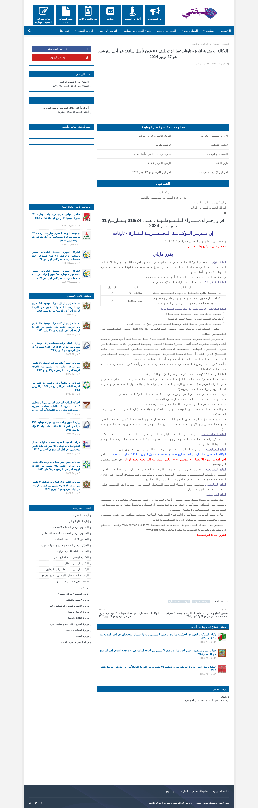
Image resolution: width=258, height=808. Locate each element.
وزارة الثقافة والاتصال (77, 617)
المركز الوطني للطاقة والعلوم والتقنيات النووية (64, 545)
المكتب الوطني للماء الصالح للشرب (70, 557)
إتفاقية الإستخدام (200, 791)
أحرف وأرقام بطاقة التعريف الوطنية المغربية (66, 107)
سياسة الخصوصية (221, 791)
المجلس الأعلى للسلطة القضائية (72, 539)
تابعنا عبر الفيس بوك (57, 49)
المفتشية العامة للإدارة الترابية (73, 551)
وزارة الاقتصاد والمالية (77, 599)
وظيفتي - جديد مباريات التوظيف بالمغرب (183, 803)
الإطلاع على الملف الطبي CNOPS (71, 85)
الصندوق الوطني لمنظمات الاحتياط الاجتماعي (65, 533)
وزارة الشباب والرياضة (77, 630)
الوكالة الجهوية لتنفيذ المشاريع (73, 581)
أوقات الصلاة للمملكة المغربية (73, 112)
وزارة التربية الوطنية (78, 611)
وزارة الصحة (82, 636)
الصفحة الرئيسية (221, 44)
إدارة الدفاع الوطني (78, 521)
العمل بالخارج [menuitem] (190, 30)
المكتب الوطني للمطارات (75, 563)
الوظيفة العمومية (201, 601)
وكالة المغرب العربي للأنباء (75, 642)
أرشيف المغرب (81, 515)
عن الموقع (171, 791)
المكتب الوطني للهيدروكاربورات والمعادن (67, 569)
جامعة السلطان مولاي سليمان (73, 593)
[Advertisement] (163, 97)
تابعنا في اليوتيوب (58, 57)
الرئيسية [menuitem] (226, 30)
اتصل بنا (184, 791)
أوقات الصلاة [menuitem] (85, 30)
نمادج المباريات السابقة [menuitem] (137, 30)
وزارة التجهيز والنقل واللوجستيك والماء (69, 605)
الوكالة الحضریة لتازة (202, 44)
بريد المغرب (82, 587)
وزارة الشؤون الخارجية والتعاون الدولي (69, 623)
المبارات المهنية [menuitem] (166, 30)
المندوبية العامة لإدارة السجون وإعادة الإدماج (65, 575)
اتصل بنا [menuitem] (65, 30)
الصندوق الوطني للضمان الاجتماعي (70, 527)
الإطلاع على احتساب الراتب (74, 81)
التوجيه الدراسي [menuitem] (108, 30)
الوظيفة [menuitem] (210, 30)
